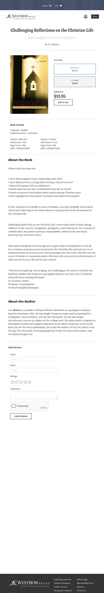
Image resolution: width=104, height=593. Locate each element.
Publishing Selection (62, 579)
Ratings (13, 376)
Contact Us (81, 590)
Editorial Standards (62, 583)
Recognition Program (63, 590)
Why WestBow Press (85, 583)
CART (57, 6)
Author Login (82, 579)
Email (12, 365)
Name (13, 354)
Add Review (14, 347)
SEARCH (45, 6)
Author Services (60, 587)
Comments (15, 389)
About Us (80, 587)
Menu (95, 16)
